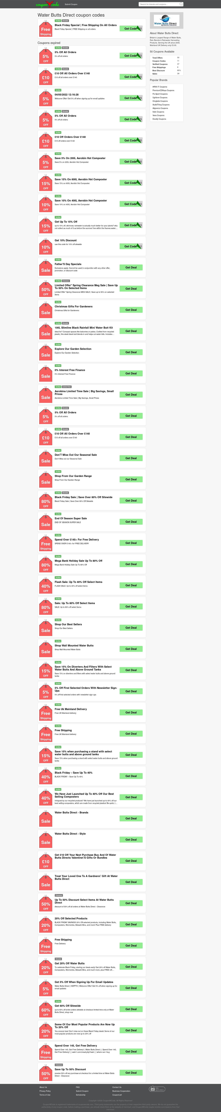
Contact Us (116, 1087)
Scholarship (80, 1094)
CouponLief (117, 1094)
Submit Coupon (71, 4)
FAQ (78, 1087)
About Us (43, 1087)
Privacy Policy (45, 1091)
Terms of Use (45, 1094)
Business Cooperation (121, 1091)
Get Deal (131, 267)
